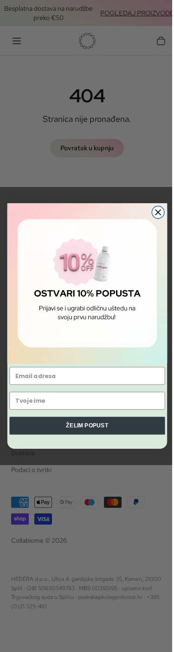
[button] (87, 283)
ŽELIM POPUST (87, 425)
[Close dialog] (158, 212)
